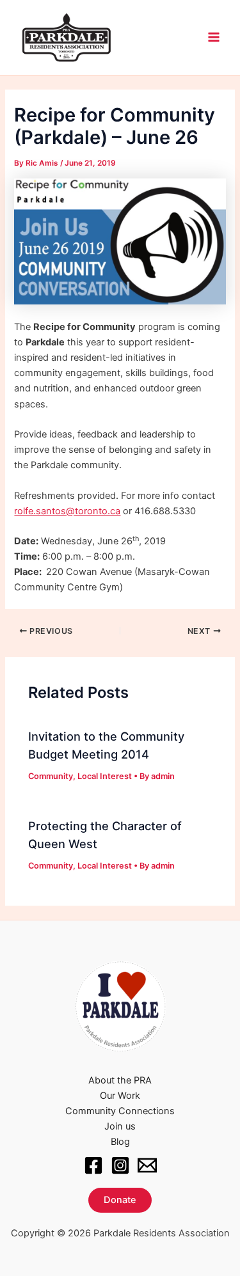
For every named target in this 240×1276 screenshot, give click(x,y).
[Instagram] (120, 1165)
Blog (120, 1141)
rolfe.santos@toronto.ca (67, 511)
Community (50, 776)
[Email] (147, 1165)
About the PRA (120, 1080)
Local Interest (104, 776)
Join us (120, 1126)
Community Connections (120, 1111)
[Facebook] (93, 1165)
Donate (120, 1200)
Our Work (120, 1095)
